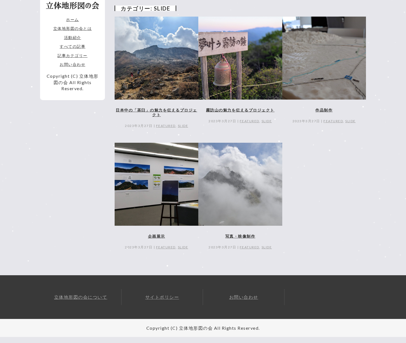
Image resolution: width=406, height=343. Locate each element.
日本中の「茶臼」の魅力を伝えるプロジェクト (156, 112)
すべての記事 (72, 46)
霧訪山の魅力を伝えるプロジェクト (240, 110)
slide (183, 126)
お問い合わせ (72, 64)
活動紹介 (72, 37)
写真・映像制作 (240, 236)
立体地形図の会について (80, 297)
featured (166, 126)
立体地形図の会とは (72, 28)
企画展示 (156, 236)
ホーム (72, 19)
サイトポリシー (162, 297)
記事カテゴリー (72, 55)
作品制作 (324, 110)
